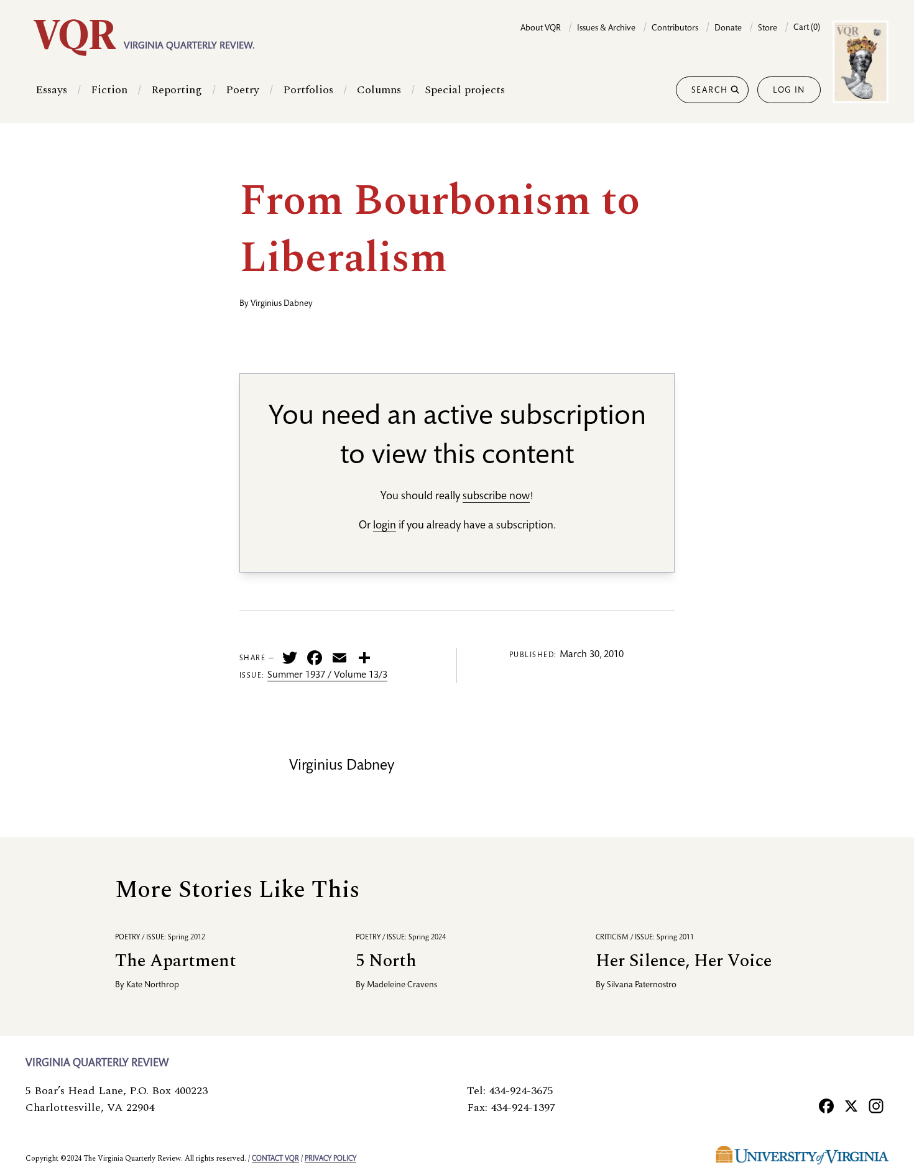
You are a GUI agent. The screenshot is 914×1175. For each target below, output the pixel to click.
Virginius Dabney (282, 304)
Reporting (176, 89)
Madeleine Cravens (402, 985)
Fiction (109, 89)
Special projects (465, 89)
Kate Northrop (152, 985)
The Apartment (175, 960)
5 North (386, 960)
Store (767, 28)
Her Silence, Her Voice (684, 960)
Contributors (675, 28)
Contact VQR (275, 1159)
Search (709, 90)
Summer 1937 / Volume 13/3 (327, 676)
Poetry (242, 89)
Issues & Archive (606, 28)
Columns (379, 89)
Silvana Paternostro (641, 985)
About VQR (540, 28)
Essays (51, 89)
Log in (789, 90)
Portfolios (308, 89)
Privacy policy (330, 1159)
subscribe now (496, 496)
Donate (728, 28)
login (384, 526)
